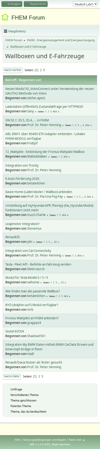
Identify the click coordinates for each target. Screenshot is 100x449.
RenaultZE (12, 237)
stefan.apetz (36, 98)
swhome (33, 282)
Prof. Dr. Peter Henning (44, 125)
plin (29, 242)
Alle (55, 111)
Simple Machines (60, 444)
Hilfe (17, 439)
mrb (30, 309)
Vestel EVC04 (14, 331)
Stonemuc (34, 228)
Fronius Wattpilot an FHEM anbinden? (32, 318)
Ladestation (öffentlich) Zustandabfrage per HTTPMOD (44, 106)
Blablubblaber (37, 156)
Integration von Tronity (22, 165)
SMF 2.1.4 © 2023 (40, 444)
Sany (30, 111)
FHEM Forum (28, 17)
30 (55, 241)
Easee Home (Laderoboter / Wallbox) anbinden (38, 192)
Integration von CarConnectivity (28, 251)
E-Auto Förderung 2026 (22, 179)
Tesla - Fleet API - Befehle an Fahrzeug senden (38, 264)
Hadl (30, 354)
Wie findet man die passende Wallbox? (32, 291)
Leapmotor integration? (22, 224)
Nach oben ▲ (77, 439)
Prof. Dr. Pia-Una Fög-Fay (45, 196)
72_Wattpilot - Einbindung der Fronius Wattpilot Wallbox (45, 152)
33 (62, 282)
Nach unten (12, 70)
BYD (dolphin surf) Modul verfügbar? (31, 305)
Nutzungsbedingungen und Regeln (44, 439)
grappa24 (34, 323)
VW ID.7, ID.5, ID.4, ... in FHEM (27, 120)
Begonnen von (30, 80)
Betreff (10, 80)
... (81, 125)
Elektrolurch (36, 269)
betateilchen (36, 183)
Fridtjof (32, 143)
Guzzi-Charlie (36, 215)
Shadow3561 (36, 336)
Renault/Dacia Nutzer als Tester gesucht (33, 362)
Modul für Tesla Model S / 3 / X (26, 277)
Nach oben (11, 376)
